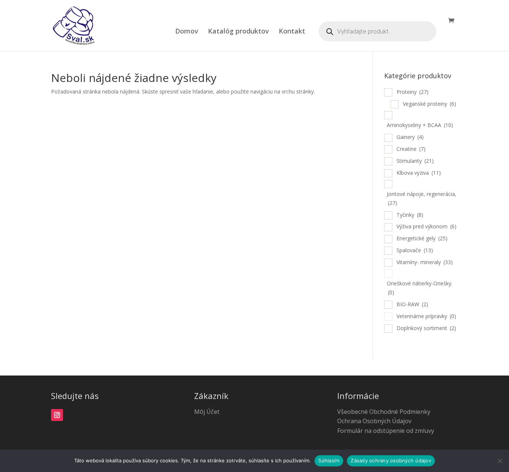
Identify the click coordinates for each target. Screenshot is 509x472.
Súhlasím (328, 460)
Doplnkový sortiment (426, 328)
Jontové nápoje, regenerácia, (421, 198)
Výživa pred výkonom (426, 226)
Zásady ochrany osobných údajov (391, 460)
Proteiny (412, 91)
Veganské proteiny (429, 103)
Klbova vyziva (418, 172)
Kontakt (292, 31)
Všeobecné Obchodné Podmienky (383, 412)
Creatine (411, 148)
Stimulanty (415, 160)
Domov (186, 31)
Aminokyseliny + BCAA (420, 125)
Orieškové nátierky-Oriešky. (419, 288)
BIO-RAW (412, 304)
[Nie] (499, 461)
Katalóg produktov (238, 31)
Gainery (410, 136)
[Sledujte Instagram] (57, 415)
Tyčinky (409, 214)
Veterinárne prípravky (426, 316)
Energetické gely (422, 238)
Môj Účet (206, 412)
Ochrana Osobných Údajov (374, 421)
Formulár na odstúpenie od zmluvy (385, 431)
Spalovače (414, 250)
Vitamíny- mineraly (424, 262)
